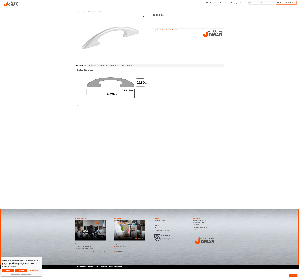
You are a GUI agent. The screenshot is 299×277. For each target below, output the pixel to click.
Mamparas (158, 228)
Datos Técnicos (81, 65)
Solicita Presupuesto (128, 65)
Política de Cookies (15, 274)
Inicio (76, 12)
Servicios (213, 3)
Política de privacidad (26, 274)
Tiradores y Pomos (83, 12)
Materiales (92, 65)
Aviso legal (91, 266)
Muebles (157, 225)
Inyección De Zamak (121, 246)
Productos (223, 3)
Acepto (8, 270)
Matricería (118, 249)
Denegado (21, 270)
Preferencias (34, 270)
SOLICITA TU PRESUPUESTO (286, 3)
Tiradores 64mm (93, 12)
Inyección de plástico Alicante (84, 248)
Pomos (157, 223)
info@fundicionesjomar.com (201, 229)
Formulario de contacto (200, 227)
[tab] (81, 65)
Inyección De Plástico (121, 244)
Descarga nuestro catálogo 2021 (108, 65)
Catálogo (234, 3)
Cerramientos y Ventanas (162, 230)
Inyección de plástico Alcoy (84, 246)
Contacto (243, 3)
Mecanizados (119, 251)
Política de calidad (80, 266)
